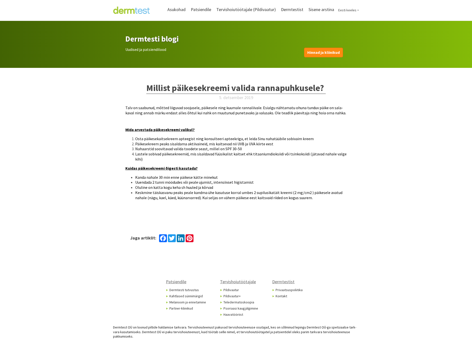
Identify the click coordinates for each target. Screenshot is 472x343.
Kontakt (281, 296)
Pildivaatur (231, 290)
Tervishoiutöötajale (238, 281)
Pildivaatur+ (232, 296)
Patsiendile (201, 9)
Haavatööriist (233, 314)
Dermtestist (292, 9)
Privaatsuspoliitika (289, 290)
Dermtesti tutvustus (184, 290)
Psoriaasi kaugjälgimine (240, 308)
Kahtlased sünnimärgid (186, 296)
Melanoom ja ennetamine (187, 302)
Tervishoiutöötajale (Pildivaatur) (246, 9)
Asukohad (176, 9)
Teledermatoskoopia (238, 302)
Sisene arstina (321, 9)
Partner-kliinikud (181, 308)
